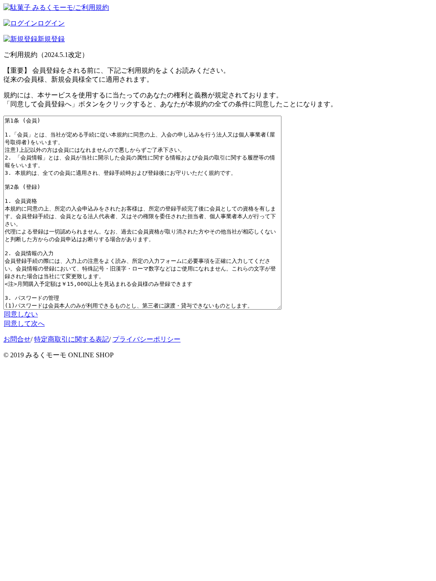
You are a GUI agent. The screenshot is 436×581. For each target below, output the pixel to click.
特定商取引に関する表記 (71, 339)
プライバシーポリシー (146, 339)
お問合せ (17, 339)
